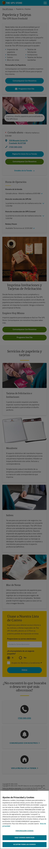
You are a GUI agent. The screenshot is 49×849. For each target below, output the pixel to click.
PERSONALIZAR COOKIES (25, 831)
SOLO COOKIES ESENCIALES (24, 837)
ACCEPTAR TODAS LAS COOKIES (24, 844)
